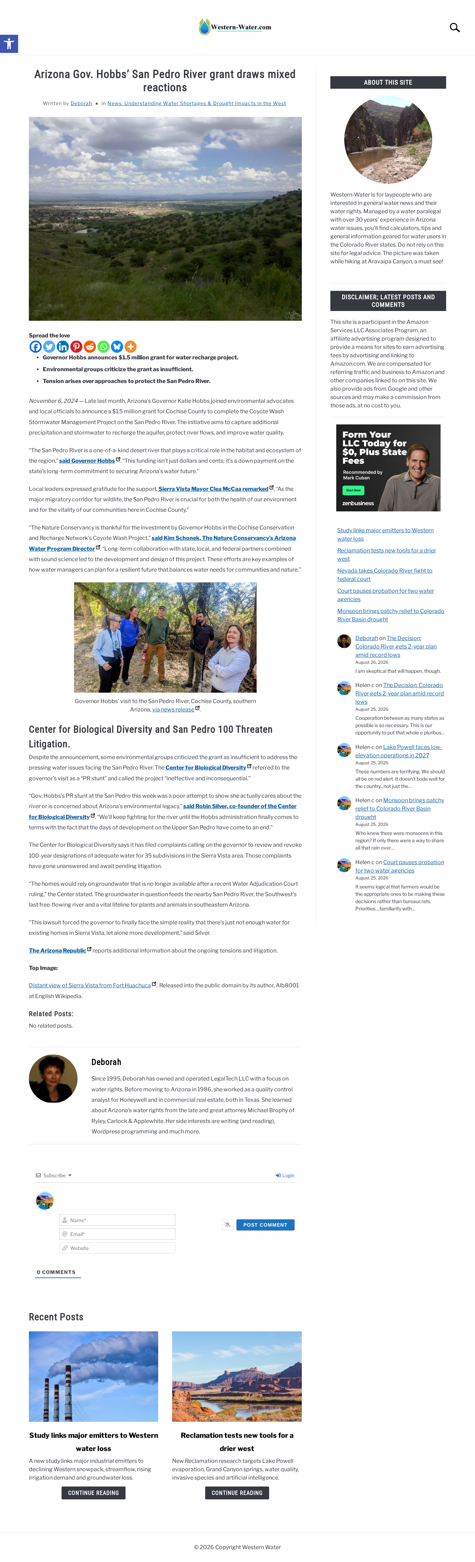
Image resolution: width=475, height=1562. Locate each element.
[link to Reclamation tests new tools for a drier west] (236, 1376)
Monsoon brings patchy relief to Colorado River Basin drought (399, 808)
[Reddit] (90, 347)
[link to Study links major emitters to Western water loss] (93, 1376)
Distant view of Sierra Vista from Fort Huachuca (90, 985)
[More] (130, 347)
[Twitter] (49, 347)
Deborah (81, 103)
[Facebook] (36, 347)
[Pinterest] (76, 347)
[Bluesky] (117, 347)
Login (288, 1175)
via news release (173, 709)
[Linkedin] (63, 347)
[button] (9, 44)
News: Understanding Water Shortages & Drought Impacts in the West (196, 103)
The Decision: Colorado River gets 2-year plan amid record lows (396, 646)
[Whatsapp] (103, 347)
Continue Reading (93, 1493)
